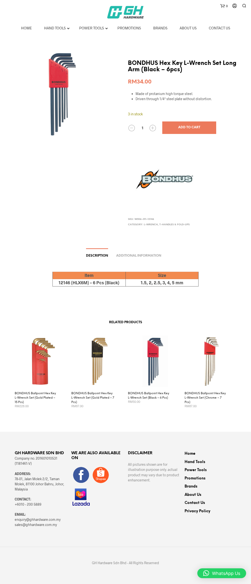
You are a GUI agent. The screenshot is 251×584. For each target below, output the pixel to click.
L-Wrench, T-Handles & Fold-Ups (167, 224)
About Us (193, 495)
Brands (191, 487)
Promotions (195, 478)
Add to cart (189, 127)
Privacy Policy (197, 511)
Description (97, 255)
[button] (221, 573)
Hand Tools (195, 462)
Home (190, 454)
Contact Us (195, 503)
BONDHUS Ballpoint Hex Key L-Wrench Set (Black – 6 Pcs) (148, 395)
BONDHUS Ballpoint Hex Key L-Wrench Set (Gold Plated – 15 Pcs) (35, 398)
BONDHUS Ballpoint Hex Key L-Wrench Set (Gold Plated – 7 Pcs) (92, 398)
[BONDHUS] (164, 180)
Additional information (138, 255)
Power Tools (196, 470)
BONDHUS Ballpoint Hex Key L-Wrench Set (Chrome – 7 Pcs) (205, 398)
